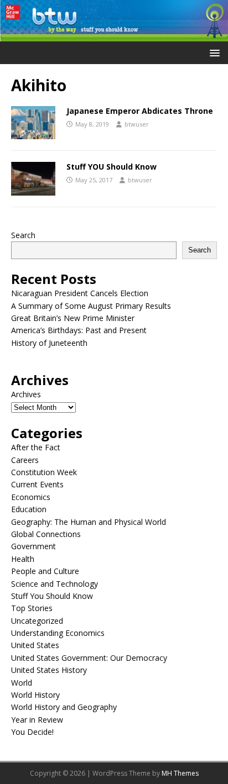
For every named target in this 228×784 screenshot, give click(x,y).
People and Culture (45, 571)
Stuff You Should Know (52, 596)
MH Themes (180, 773)
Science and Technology (54, 583)
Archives (26, 394)
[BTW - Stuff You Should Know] (114, 35)
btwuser (137, 124)
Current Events (37, 484)
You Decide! (32, 732)
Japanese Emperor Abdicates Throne (139, 111)
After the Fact (35, 447)
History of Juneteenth (49, 343)
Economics (30, 497)
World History (35, 695)
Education (28, 509)
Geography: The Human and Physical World (88, 522)
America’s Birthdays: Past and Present (79, 330)
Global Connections (46, 534)
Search (23, 235)
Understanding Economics (58, 633)
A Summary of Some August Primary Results (91, 306)
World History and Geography (64, 707)
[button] (212, 52)
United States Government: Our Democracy (89, 658)
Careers (25, 460)
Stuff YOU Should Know (111, 166)
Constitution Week (44, 472)
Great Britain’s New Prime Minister (72, 318)
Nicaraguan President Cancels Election (79, 293)
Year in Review (37, 719)
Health (22, 559)
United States (35, 645)
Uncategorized (37, 620)
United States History (49, 670)
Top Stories (32, 608)
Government (33, 546)
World (21, 682)
